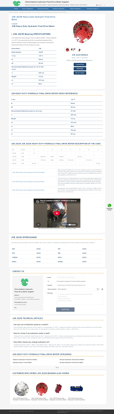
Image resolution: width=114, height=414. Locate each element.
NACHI (14, 262)
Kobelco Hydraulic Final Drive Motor (60, 9)
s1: (12, 80)
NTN (13, 253)
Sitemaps (30, 411)
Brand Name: (16, 48)
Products (15, 12)
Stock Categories (27, 9)
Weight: (14, 76)
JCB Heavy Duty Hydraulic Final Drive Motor (30, 12)
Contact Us (18, 411)
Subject (49, 285)
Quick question (52, 289)
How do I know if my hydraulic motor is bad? (32, 333)
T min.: (14, 56)
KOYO (60, 257)
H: (12, 134)
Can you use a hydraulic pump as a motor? (31, 325)
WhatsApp (80, 69)
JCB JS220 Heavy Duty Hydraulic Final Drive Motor (28, 172)
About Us (11, 411)
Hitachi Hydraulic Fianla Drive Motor (77, 9)
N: (12, 59)
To (48, 281)
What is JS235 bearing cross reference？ (80, 60)
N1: (13, 63)
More (57, 367)
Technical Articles (43, 9)
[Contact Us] (109, 207)
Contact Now (80, 64)
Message (50, 293)
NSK (13, 249)
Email (49, 277)
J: (12, 73)
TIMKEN (14, 257)
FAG (59, 253)
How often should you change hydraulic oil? (31, 342)
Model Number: (17, 52)
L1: (12, 130)
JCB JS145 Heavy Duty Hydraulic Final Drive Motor (28, 190)
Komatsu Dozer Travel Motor (94, 9)
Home (16, 9)
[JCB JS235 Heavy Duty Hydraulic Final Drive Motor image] (80, 31)
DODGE (60, 262)
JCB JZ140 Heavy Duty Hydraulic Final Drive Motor (28, 182)
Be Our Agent (80, 73)
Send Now (65, 309)
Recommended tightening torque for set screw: (25, 68)
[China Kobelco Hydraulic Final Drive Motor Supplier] (16, 3)
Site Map (25, 411)
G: (12, 84)
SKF (59, 249)
